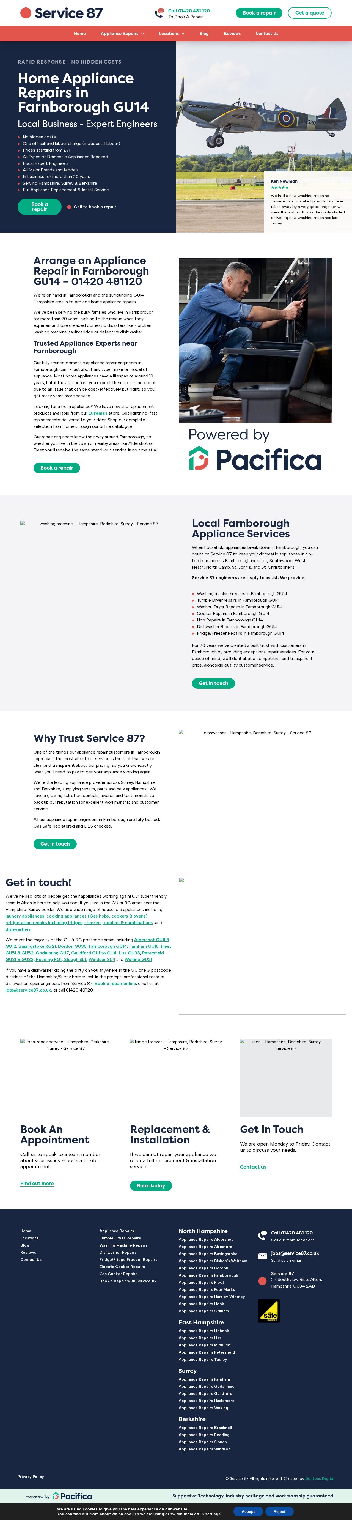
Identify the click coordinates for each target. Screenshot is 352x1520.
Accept (248, 1511)
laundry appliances (25, 916)
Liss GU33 (129, 952)
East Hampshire (201, 1322)
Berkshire (192, 1419)
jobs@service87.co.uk (28, 990)
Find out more (37, 1183)
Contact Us (267, 33)
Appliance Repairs (119, 33)
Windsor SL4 (102, 959)
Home (80, 33)
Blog (204, 33)
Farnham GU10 (144, 946)
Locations (169, 33)
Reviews (232, 33)
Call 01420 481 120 (189, 11)
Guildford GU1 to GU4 (94, 952)
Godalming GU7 (52, 952)
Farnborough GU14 (108, 946)
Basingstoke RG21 (37, 946)
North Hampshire (203, 1231)
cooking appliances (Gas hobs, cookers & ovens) (97, 916)
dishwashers (18, 929)
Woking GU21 (138, 959)
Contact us (253, 1166)
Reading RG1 (49, 959)
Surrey (188, 1371)
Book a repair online (115, 983)
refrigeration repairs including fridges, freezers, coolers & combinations (79, 922)
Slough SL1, (75, 959)
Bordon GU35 (72, 946)
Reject (279, 1511)
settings (213, 1514)
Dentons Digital (319, 1478)
